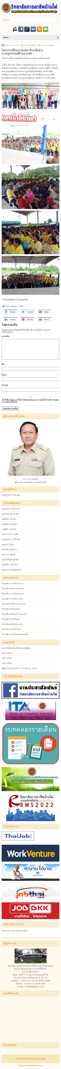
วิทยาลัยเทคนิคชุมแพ (11, 609)
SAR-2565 (7, 663)
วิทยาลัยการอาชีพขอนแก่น (13, 593)
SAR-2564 (7, 658)
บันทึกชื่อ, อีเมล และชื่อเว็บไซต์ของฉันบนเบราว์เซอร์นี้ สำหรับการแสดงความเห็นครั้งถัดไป (30, 401)
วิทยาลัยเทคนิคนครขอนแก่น (14, 614)
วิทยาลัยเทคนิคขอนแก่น (12, 624)
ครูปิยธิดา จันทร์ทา (10, 564)
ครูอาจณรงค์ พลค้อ (10, 534)
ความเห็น (6, 336)
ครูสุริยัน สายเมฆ (9, 529)
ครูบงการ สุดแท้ (8, 554)
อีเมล (4, 375)
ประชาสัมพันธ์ (30, 45)
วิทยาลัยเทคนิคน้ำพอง (11, 629)
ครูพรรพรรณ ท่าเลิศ (10, 514)
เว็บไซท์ (5, 385)
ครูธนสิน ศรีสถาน (9, 549)
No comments (47, 45)
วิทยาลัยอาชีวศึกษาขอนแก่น (14, 604)
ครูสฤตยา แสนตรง (9, 524)
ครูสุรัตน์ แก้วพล (9, 519)
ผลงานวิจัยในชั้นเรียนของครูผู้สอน (16, 648)
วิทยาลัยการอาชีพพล (10, 619)
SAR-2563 (7, 653)
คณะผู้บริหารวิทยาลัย (11, 495)
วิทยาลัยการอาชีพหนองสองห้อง (15, 634)
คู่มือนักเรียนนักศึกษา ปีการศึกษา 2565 (19, 668)
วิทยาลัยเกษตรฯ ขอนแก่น (13, 588)
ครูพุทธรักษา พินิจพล (11, 539)
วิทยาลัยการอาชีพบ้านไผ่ (12, 598)
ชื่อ (3, 364)
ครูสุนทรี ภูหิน (8, 544)
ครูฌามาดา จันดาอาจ (11, 509)
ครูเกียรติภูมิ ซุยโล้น (10, 559)
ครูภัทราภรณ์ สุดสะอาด (11, 569)
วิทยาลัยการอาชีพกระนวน (13, 583)
